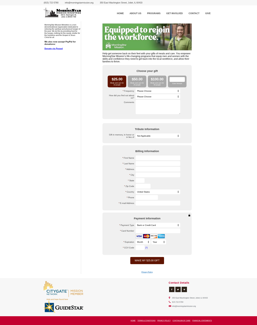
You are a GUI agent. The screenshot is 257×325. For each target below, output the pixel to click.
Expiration (129, 242)
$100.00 (157, 81)
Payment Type (127, 225)
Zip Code (130, 186)
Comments (129, 102)
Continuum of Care (181, 320)
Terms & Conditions (146, 320)
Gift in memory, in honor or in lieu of (121, 135)
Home (133, 320)
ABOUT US (135, 13)
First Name (129, 158)
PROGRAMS (153, 13)
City (132, 175)
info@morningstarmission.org (79, 2)
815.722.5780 (177, 302)
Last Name (129, 163)
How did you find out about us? (121, 96)
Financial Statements (202, 320)
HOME (120, 13)
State (131, 180)
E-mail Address (127, 203)
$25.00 (117, 81)
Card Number (127, 231)
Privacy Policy (147, 272)
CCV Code (129, 247)
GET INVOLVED (174, 13)
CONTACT (194, 13)
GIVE (208, 13)
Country (130, 192)
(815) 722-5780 (51, 2)
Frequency (129, 91)
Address (130, 169)
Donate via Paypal (53, 48)
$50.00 (137, 81)
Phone (131, 197)
